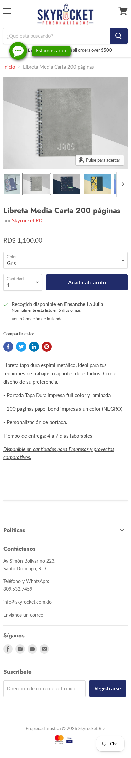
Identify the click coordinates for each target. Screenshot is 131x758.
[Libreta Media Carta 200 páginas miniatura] (12, 184)
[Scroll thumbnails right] (121, 184)
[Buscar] (119, 36)
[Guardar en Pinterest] (47, 347)
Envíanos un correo (23, 615)
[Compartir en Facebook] (8, 347)
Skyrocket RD (27, 220)
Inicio (9, 67)
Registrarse (107, 688)
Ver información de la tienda (37, 319)
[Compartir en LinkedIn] (34, 347)
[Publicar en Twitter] (21, 347)
